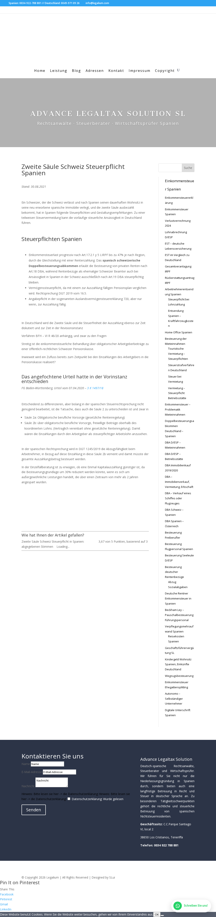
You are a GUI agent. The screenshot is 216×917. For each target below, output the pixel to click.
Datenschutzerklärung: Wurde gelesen (97, 799)
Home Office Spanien (178, 332)
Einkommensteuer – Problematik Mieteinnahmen (177, 409)
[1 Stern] (86, 541)
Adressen (95, 71)
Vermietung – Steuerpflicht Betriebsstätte (177, 393)
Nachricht (28, 786)
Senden (33, 810)
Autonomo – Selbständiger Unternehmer (174, 699)
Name (26, 764)
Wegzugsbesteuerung (179, 676)
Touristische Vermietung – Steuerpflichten (178, 354)
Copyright (165, 71)
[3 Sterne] (91, 541)
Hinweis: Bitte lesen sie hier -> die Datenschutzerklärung (60, 794)
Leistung (58, 71)
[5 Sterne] (96, 541)
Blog (76, 71)
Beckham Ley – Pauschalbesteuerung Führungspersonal (179, 615)
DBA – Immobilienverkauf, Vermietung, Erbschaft (179, 482)
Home (39, 71)
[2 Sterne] (89, 541)
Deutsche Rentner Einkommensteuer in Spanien (178, 598)
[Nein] (162, 915)
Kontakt (116, 71)
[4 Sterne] (94, 541)
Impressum (139, 71)
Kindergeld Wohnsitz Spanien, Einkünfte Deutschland (178, 664)
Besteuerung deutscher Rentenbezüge (174, 572)
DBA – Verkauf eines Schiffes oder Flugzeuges (178, 498)
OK (157, 914)
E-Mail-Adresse (32, 772)
